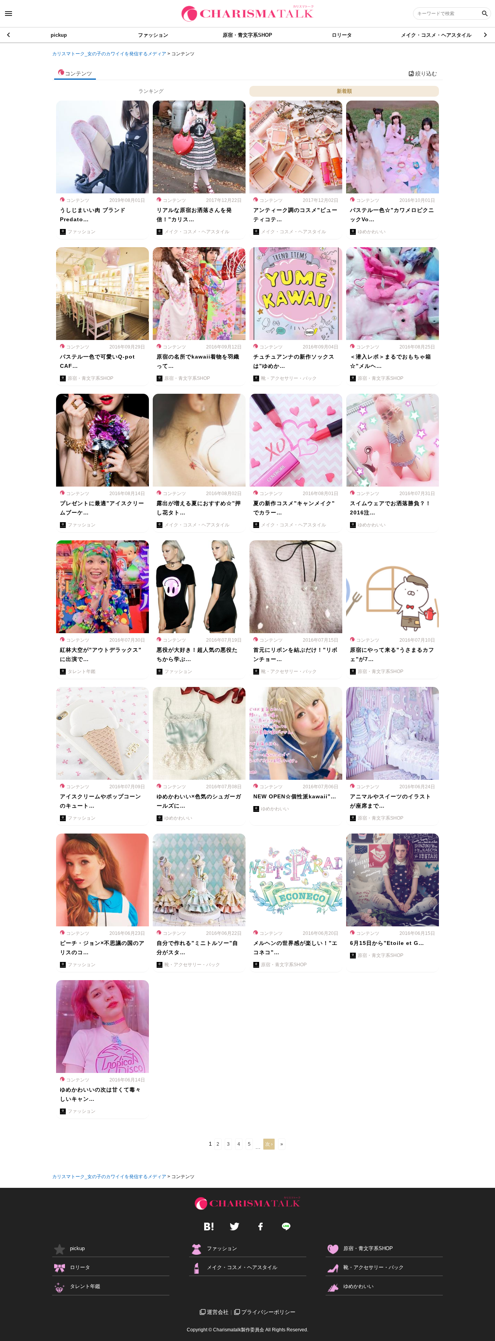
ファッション (153, 35)
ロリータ (342, 35)
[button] (486, 34)
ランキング (151, 91)
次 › (269, 1144)
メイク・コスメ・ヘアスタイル (436, 35)
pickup (59, 35)
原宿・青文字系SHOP (247, 35)
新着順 (344, 91)
